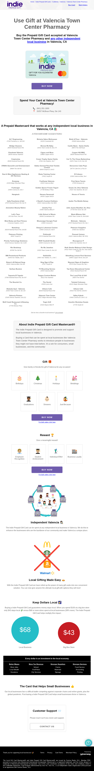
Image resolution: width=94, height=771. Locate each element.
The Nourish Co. (15, 282)
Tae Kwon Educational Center (78, 269)
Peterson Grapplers (78, 228)
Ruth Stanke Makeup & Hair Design (78, 247)
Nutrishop (16, 228)
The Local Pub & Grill (78, 275)
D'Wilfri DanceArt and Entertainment (16, 166)
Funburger (16, 188)
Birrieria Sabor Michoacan (47, 139)
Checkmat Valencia (15, 152)
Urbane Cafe (47, 289)
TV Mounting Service (47, 269)
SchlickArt (47, 256)
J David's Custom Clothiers (47, 201)
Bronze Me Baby (47, 146)
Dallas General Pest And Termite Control (47, 166)
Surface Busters (15, 269)
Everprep (15, 181)
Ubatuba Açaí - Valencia (15, 289)
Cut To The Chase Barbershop (78, 159)
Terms (42, 753)
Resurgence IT (78, 241)
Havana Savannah (47, 194)
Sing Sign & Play (46, 262)
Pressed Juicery (78, 234)
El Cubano (78, 174)
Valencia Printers (15, 295)
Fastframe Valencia (47, 181)
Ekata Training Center (47, 174)
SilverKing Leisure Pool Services (78, 256)
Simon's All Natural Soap (15, 262)
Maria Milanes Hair (78, 214)
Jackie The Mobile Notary (78, 201)
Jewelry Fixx (47, 208)
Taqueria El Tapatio (15, 275)
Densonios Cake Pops (78, 166)
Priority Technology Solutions (15, 241)
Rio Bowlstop (15, 247)
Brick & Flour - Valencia (78, 139)
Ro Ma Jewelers (47, 247)
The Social (47, 282)
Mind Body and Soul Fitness (16, 221)
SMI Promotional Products (16, 256)
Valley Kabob (78, 295)
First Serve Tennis (78, 181)
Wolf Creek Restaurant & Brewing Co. (16, 303)
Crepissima (15, 159)
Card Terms (59, 753)
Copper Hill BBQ (78, 152)
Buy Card (71, 5)
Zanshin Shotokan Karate (78, 302)
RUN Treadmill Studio (47, 241)
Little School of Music (47, 214)
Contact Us (47, 726)
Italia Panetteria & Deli (15, 201)
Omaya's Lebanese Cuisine (47, 228)
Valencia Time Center (47, 295)
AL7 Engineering (15, 139)
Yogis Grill (47, 302)
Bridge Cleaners (15, 146)
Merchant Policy (71, 753)
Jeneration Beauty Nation (16, 208)
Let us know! (59, 312)
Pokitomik (47, 234)
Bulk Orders (83, 5)
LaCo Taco (15, 214)
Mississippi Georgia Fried (47, 221)
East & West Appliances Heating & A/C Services (15, 175)
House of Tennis (78, 194)
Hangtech (15, 194)
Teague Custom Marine (47, 275)
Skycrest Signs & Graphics (78, 262)
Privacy (49, 753)
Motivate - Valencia (78, 221)
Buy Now (47, 86)
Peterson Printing (15, 234)
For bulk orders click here (47, 422)
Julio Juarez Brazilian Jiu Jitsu (78, 208)
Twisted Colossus (78, 282)
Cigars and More (47, 152)
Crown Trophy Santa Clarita (47, 159)
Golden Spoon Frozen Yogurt (47, 188)
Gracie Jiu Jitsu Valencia (78, 188)
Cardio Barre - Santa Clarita (78, 146)
